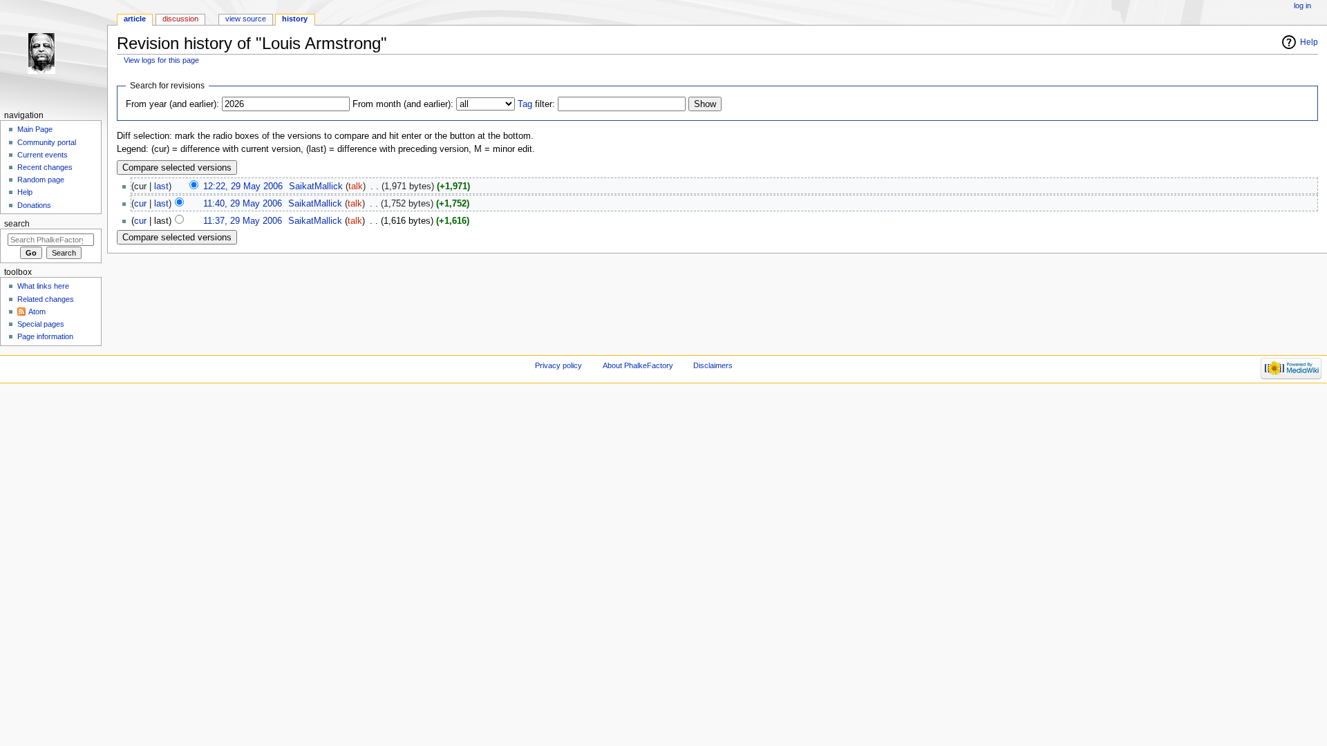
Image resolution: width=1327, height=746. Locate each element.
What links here (43, 286)
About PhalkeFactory (638, 365)
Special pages (40, 324)
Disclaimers (713, 365)
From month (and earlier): (402, 104)
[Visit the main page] (53, 53)
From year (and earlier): (172, 104)
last (161, 186)
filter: (536, 104)
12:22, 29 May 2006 (243, 186)
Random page (40, 179)
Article (135, 19)
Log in (1302, 5)
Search (17, 224)
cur (140, 204)
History (295, 19)
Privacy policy (558, 365)
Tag (525, 104)
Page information (45, 336)
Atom (37, 311)
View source (245, 19)
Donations (34, 205)
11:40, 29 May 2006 (242, 204)
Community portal (46, 142)
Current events (42, 155)
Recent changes (45, 167)
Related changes (45, 299)
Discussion (180, 19)
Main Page (35, 129)
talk (355, 186)
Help (1309, 42)
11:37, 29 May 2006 (242, 221)
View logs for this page (161, 60)
